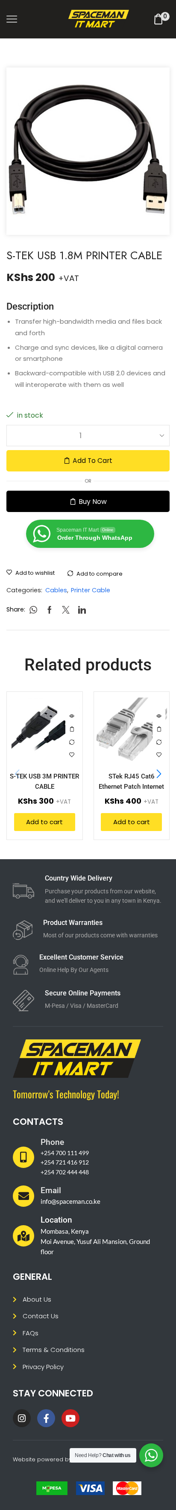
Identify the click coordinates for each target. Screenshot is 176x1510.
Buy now (93, 501)
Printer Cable (90, 590)
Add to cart (92, 460)
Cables (56, 590)
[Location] (23, 1236)
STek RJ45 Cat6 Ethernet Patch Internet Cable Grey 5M (131, 786)
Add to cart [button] (71, 729)
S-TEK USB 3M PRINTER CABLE (44, 781)
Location (56, 1220)
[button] (159, 774)
